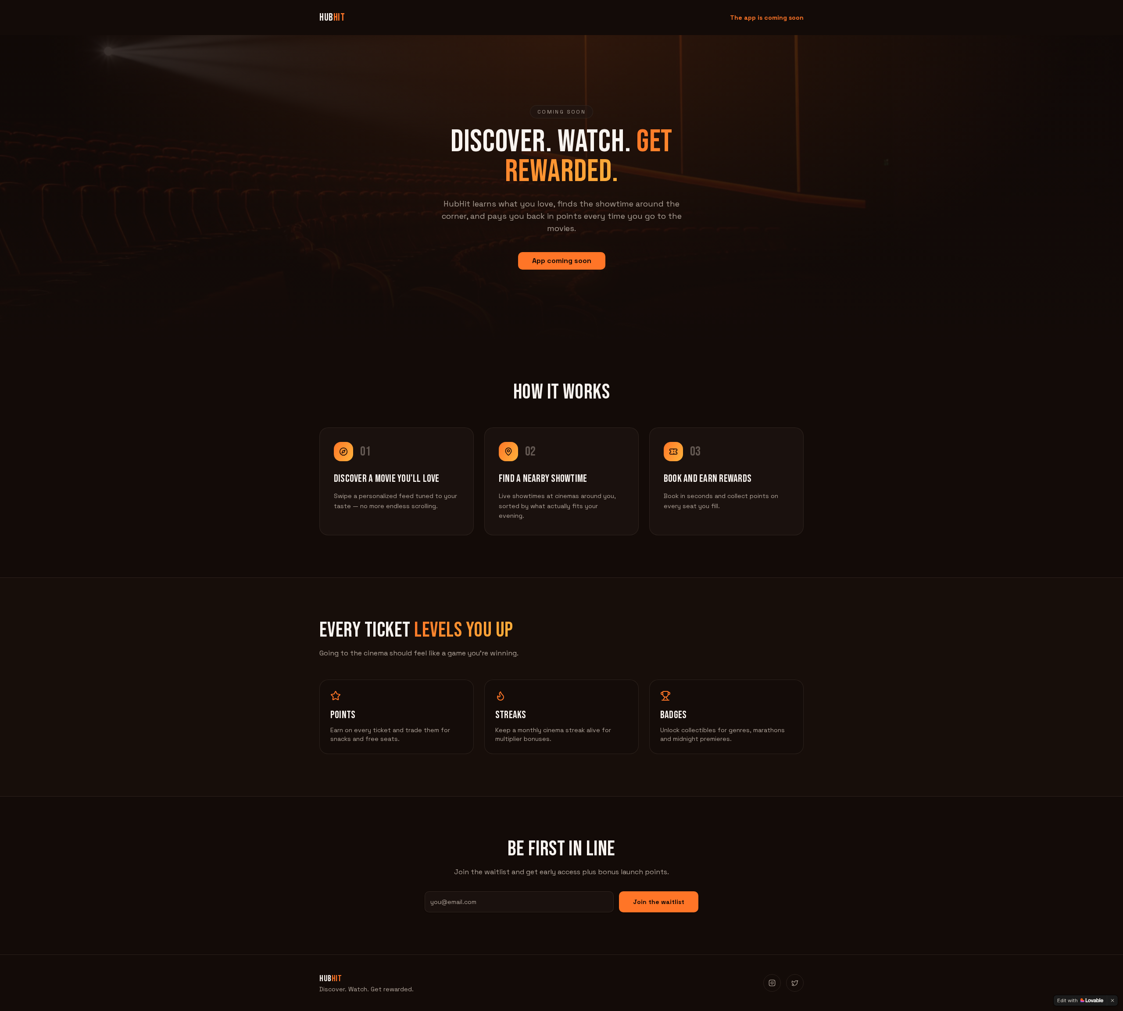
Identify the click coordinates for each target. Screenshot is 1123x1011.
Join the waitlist (658, 902)
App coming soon (561, 260)
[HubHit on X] (795, 983)
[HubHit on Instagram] (772, 983)
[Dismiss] (1112, 1000)
